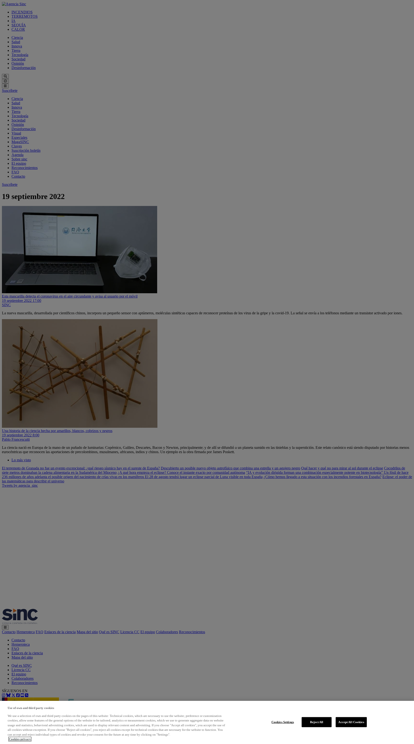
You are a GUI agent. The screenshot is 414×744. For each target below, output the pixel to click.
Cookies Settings (282, 722)
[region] (207, 722)
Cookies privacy (20, 739)
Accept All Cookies (351, 722)
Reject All (316, 722)
